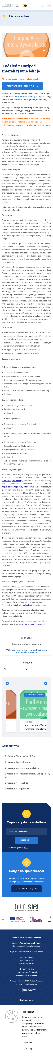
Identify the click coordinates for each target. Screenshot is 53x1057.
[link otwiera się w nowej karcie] (6, 5)
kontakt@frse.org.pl (29, 972)
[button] (48, 669)
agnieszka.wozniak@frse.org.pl (32, 624)
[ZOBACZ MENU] (47, 5)
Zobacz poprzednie (8, 683)
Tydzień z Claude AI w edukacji (21, 756)
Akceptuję (28, 1049)
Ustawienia (28, 1043)
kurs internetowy (20, 650)
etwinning (32, 652)
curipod (33, 650)
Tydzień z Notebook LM (17, 783)
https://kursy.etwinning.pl (26, 96)
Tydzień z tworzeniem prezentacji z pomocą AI (27, 775)
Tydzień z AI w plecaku (17, 788)
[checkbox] (6, 847)
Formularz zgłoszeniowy (20, 86)
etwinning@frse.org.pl (29, 984)
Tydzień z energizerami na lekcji (22, 768)
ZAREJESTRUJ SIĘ (29, 889)
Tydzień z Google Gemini (18, 762)
